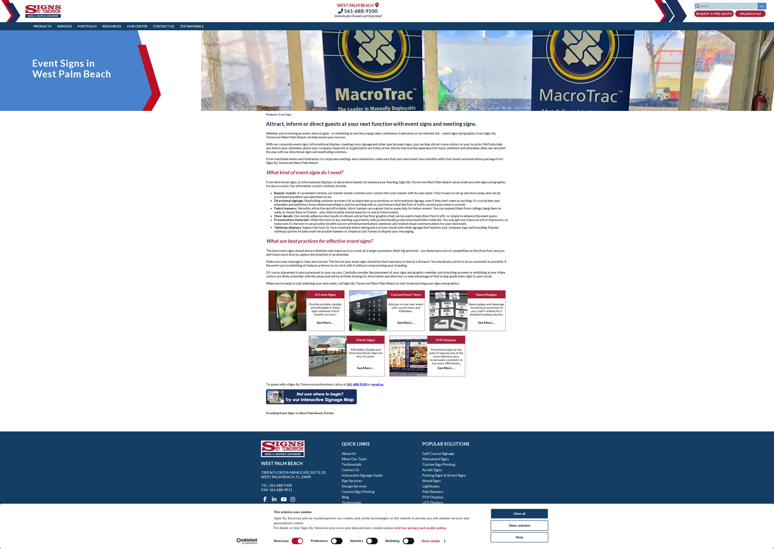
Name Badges (486, 294)
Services (64, 26)
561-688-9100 (360, 11)
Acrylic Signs (432, 470)
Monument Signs (435, 459)
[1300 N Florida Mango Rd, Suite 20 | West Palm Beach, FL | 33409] (377, 5)
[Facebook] (265, 499)
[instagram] (292, 499)
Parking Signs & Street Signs (444, 475)
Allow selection (519, 525)
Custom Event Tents (406, 294)
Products (42, 26)
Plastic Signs (365, 340)
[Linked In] (274, 499)
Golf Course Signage (438, 453)
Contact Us (163, 26)
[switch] (336, 541)
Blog (345, 497)
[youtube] (283, 499)
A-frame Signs (325, 294)
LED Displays (432, 502)
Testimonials (192, 26)
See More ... (325, 322)
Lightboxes (431, 486)
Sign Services (352, 480)
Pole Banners (432, 491)
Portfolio (87, 26)
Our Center (137, 26)
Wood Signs (431, 480)
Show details (431, 541)
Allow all (519, 513)
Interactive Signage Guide (362, 475)
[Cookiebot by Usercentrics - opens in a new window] (247, 541)
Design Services (354, 486)
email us (377, 384)
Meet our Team (354, 459)
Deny (519, 537)
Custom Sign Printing (358, 491)
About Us (349, 453)
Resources (111, 26)
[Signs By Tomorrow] (43, 16)
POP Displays (446, 340)
